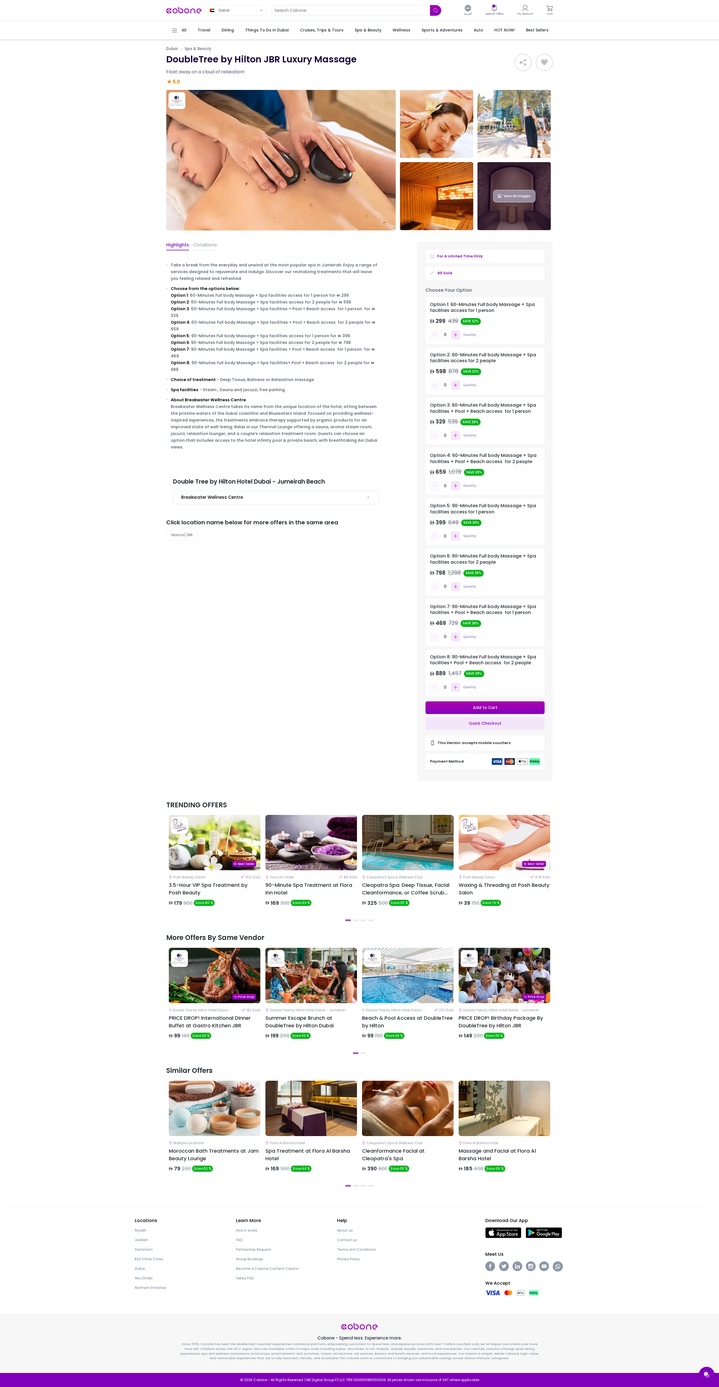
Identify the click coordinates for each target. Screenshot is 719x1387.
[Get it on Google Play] (544, 1232)
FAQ (239, 1240)
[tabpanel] (214, 865)
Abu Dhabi (144, 1278)
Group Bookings (249, 1259)
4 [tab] (371, 920)
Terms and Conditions (356, 1249)
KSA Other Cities (149, 1259)
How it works (246, 1230)
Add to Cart (485, 707)
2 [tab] (355, 920)
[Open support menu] (707, 1375)
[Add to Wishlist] (544, 62)
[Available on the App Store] (503, 1232)
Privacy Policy (348, 1259)
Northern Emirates (150, 1287)
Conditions (205, 245)
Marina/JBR (182, 534)
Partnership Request (253, 1249)
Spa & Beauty (198, 48)
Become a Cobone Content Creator (267, 1268)
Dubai (172, 48)
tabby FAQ (245, 1278)
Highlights (177, 245)
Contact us (347, 1240)
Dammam (144, 1249)
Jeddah (141, 1240)
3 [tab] (363, 920)
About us (345, 1230)
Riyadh (140, 1230)
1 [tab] (348, 920)
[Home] (184, 10)
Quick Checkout (485, 723)
